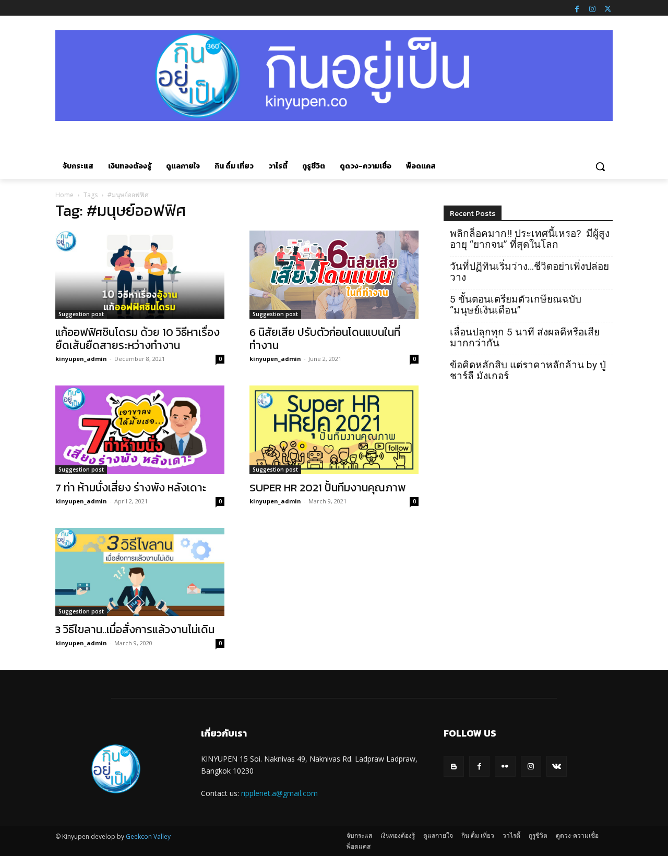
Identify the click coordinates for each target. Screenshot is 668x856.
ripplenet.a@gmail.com (279, 793)
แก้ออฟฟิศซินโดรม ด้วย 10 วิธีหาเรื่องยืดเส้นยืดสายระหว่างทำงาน (137, 338)
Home (64, 194)
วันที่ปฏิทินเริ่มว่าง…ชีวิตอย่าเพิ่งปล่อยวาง (529, 272)
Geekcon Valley (148, 836)
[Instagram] (592, 8)
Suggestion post (81, 314)
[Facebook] (576, 8)
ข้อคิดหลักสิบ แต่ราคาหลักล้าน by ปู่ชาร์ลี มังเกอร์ (528, 370)
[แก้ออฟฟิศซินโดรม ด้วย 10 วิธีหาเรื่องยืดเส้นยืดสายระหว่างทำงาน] (139, 275)
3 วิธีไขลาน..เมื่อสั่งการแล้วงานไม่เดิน (134, 629)
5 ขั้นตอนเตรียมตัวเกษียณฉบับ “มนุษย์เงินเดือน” (515, 305)
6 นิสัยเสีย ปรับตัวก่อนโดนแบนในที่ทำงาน (324, 338)
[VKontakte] (556, 766)
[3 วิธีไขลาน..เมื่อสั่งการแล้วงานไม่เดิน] (139, 572)
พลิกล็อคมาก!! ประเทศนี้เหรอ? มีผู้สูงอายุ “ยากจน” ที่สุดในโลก (530, 239)
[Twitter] (607, 8)
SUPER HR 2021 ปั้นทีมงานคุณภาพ (327, 487)
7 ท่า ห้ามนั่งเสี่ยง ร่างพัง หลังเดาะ (130, 487)
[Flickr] (505, 766)
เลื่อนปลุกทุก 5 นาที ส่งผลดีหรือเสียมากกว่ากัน (525, 337)
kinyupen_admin (81, 359)
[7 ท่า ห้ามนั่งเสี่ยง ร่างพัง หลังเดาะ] (139, 429)
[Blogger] (454, 766)
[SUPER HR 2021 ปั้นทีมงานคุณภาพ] (334, 429)
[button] (600, 166)
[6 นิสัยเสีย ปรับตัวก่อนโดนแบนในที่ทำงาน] (334, 275)
